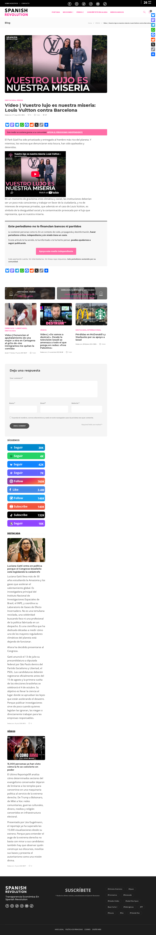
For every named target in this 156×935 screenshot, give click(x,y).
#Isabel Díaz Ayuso (132, 901)
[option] (20, 328)
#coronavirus (112, 895)
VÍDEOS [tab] (11, 731)
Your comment (16, 378)
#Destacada (127, 895)
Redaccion (8, 115)
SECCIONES (67, 12)
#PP (141, 907)
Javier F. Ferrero (10, 353)
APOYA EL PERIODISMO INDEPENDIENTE (65, 132)
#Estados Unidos (113, 901)
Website (75, 403)
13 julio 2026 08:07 (20, 866)
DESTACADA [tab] (13, 533)
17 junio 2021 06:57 (21, 353)
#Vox (121, 913)
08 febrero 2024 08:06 (89, 344)
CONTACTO (25, 3)
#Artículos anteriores (115, 889)
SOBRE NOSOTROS (11, 3)
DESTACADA (10, 100)
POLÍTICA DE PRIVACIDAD (74, 929)
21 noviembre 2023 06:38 (55, 352)
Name (12, 403)
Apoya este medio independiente (56, 251)
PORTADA (56, 12)
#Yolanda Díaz (135, 913)
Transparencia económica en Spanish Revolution (22, 898)
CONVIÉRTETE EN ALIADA (97, 12)
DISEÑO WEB (96, 929)
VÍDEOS (79, 12)
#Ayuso (131, 889)
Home (90, 23)
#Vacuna (111, 913)
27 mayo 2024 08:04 (18, 115)
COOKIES (87, 929)
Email (43, 403)
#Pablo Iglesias (128, 907)
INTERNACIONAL (94, 330)
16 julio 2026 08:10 (20, 723)
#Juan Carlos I (112, 907)
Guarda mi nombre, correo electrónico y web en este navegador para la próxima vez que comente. (52, 418)
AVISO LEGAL (59, 929)
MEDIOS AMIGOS (117, 12)
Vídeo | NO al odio (25, 296)
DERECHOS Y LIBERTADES (72, 290)
